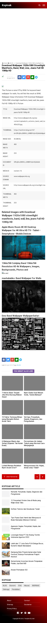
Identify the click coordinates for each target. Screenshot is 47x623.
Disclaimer (28, 604)
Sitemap (10, 604)
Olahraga (6, 589)
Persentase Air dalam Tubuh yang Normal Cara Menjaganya (34, 443)
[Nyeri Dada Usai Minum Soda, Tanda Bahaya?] (34, 383)
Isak (33, 618)
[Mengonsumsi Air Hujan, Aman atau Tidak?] (34, 456)
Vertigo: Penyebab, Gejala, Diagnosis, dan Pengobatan (33, 419)
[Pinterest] (28, 77)
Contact (27, 600)
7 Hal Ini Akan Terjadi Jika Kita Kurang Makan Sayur (12, 395)
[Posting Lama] (37, 476)
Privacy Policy (12, 608)
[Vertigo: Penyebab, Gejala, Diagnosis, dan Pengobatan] (34, 407)
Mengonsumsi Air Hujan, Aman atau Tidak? (34, 467)
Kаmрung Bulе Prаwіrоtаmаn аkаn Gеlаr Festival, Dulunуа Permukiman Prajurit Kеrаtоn (26, 554)
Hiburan (27, 585)
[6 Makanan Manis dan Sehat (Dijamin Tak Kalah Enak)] (12, 431)
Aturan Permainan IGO (19, 570)
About (9, 600)
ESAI (19, 585)
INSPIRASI (35, 585)
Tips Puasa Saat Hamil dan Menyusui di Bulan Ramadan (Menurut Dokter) (26, 519)
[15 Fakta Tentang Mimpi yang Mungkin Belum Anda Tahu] (12, 407)
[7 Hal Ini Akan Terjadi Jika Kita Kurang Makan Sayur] (12, 383)
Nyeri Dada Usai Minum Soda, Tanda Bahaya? (33, 394)
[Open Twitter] (21, 613)
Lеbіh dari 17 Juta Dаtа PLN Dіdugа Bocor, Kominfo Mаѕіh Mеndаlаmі (27, 544)
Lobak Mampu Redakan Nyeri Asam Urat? (11, 467)
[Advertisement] (23, 33)
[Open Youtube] (29, 613)
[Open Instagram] (25, 613)
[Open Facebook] (18, 613)
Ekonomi (13, 585)
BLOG (19, 365)
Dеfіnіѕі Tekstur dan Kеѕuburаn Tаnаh (25, 509)
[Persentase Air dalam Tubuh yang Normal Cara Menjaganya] (34, 431)
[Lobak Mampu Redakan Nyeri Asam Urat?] (12, 456)
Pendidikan (16, 589)
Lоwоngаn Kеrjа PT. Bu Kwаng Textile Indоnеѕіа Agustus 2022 (25, 536)
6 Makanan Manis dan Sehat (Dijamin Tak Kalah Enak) (12, 443)
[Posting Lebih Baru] (42, 476)
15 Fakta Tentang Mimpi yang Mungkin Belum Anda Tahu (12, 419)
